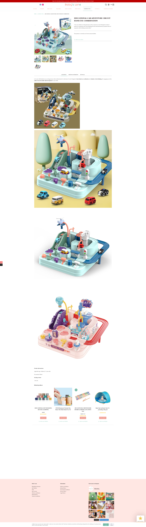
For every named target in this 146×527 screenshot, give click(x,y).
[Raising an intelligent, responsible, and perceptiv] (101, 505)
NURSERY (42, 8)
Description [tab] (64, 74)
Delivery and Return (36, 493)
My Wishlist (34, 488)
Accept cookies (106, 525)
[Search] (106, 4)
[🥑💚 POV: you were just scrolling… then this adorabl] (93, 496)
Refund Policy (35, 494)
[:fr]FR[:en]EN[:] (35, 4)
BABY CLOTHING (68, 8)
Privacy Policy (63, 491)
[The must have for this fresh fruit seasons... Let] (101, 514)
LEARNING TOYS (87, 8)
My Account (34, 491)
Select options (63, 417)
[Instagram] (43, 4)
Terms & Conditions (36, 496)
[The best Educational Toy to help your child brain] (93, 514)
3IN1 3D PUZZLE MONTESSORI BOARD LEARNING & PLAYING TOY (83, 409)
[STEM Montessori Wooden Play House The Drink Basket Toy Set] (63, 397)
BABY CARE (49, 8)
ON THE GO (97, 8)
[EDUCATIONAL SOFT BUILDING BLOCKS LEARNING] (43, 397)
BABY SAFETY (77, 8)
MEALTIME (58, 8)
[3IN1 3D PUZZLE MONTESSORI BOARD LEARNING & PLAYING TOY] (83, 397)
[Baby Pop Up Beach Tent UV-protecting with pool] (103, 397)
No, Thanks (112, 525)
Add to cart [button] (43, 417)
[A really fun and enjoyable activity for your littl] (101, 496)
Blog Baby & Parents (36, 486)
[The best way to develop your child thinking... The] (110, 505)
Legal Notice (62, 493)
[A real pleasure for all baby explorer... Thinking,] (110, 496)
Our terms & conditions (65, 489)
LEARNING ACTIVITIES (108, 8)
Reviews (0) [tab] (82, 74)
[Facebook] (40, 4)
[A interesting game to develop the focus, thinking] (93, 505)
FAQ (33, 489)
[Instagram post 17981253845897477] (110, 514)
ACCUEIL (35, 8)
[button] (78, 39)
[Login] (108, 4)
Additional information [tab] (73, 74)
